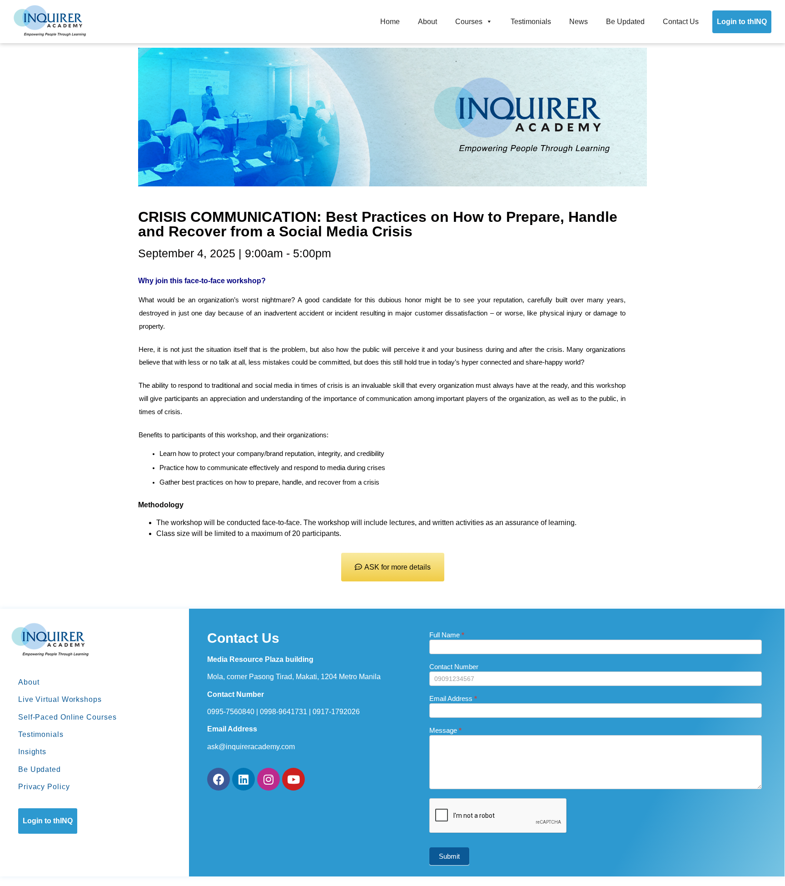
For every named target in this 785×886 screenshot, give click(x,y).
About (427, 21)
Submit (449, 856)
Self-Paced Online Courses (67, 717)
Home (390, 21)
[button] (392, 567)
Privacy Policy (44, 787)
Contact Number (453, 667)
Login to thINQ (742, 21)
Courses (468, 21)
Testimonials (531, 21)
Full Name (446, 635)
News (578, 21)
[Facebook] (218, 779)
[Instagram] (268, 779)
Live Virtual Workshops (60, 699)
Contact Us (681, 21)
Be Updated (625, 21)
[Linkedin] (243, 779)
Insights (32, 752)
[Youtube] (293, 779)
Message (445, 730)
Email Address (453, 698)
